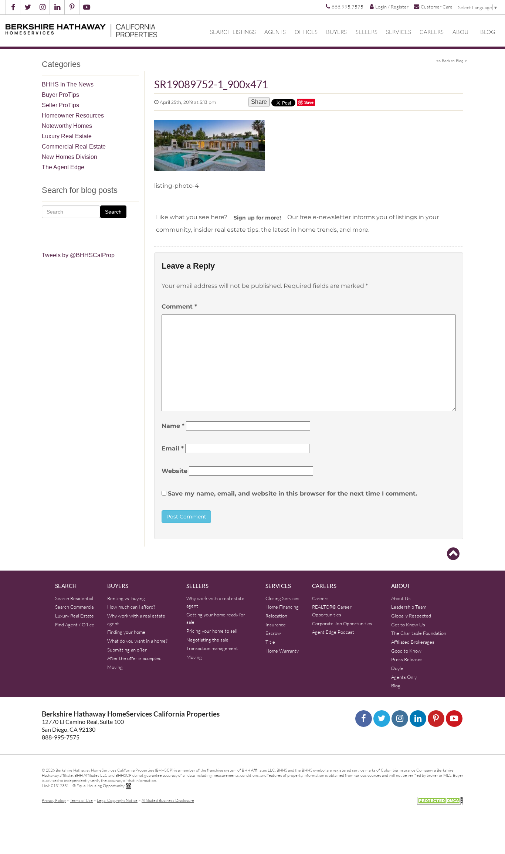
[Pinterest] (436, 718)
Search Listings (233, 32)
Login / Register (392, 7)
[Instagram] (400, 718)
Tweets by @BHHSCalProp (78, 255)
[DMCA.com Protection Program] (440, 799)
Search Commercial (75, 607)
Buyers (336, 32)
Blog (487, 32)
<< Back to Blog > (451, 61)
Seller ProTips (60, 105)
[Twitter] (381, 718)
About (462, 32)
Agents (275, 32)
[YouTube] (454, 718)
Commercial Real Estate (74, 146)
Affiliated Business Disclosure (168, 800)
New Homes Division (69, 157)
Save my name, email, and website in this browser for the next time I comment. (292, 493)
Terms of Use (81, 800)
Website (174, 470)
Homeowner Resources (73, 115)
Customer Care (437, 6)
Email (173, 448)
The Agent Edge (63, 167)
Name (173, 425)
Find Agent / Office (74, 624)
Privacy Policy (54, 800)
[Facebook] (363, 718)
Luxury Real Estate (67, 136)
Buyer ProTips (60, 95)
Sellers (366, 32)
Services (398, 32)
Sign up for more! (257, 217)
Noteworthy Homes (67, 126)
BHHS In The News (68, 84)
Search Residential (74, 598)
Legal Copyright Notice (117, 800)
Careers (432, 32)
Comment (179, 306)
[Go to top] (453, 554)
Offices (306, 32)
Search (113, 212)
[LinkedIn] (418, 718)
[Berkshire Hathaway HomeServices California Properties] (81, 29)
